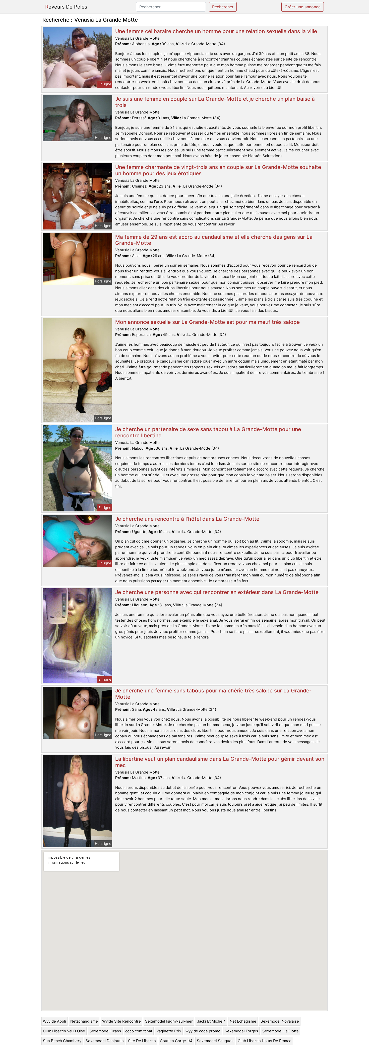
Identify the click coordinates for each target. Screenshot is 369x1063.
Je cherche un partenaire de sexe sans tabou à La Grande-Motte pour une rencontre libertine (208, 432)
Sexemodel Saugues (215, 1040)
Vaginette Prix (168, 1031)
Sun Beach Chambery (62, 1040)
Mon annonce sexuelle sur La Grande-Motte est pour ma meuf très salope (207, 322)
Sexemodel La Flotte (280, 1031)
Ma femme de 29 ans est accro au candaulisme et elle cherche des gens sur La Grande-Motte (214, 240)
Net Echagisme (243, 1021)
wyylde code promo (203, 1031)
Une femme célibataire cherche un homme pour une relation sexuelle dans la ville (216, 31)
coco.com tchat (138, 1031)
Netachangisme (84, 1021)
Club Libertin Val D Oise (64, 1031)
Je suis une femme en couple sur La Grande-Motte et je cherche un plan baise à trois (215, 102)
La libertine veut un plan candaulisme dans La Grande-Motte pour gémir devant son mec (219, 762)
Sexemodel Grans (105, 1031)
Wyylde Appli (54, 1021)
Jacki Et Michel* (211, 1021)
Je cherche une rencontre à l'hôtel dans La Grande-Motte (187, 519)
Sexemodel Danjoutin (105, 1040)
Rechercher (222, 6)
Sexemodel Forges (241, 1031)
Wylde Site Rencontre (121, 1021)
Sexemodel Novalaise (280, 1021)
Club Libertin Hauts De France (264, 1040)
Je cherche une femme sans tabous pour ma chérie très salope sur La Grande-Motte (213, 693)
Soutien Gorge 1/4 (176, 1040)
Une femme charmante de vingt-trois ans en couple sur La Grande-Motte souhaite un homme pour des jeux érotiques (218, 170)
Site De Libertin (142, 1040)
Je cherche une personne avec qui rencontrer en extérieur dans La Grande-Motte (217, 592)
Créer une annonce (303, 6)
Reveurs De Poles (66, 7)
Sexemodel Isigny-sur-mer (169, 1021)
